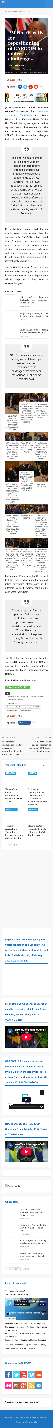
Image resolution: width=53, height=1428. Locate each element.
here (33, 680)
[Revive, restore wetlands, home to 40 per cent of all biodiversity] (38, 815)
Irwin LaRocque (12, 711)
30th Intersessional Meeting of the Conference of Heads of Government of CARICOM (26, 698)
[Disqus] (26, 886)
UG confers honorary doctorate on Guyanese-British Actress (34, 300)
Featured (33, 809)
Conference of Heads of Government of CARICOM (23, 707)
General (32, 773)
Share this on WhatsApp (19, 687)
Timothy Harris (25, 711)
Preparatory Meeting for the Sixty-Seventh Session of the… (34, 316)
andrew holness (12, 703)
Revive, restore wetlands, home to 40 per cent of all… (33, 1255)
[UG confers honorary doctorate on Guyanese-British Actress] (11, 300)
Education (10, 773)
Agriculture (11, 809)
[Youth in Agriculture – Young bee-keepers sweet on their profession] (11, 333)
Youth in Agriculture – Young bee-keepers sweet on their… (34, 331)
